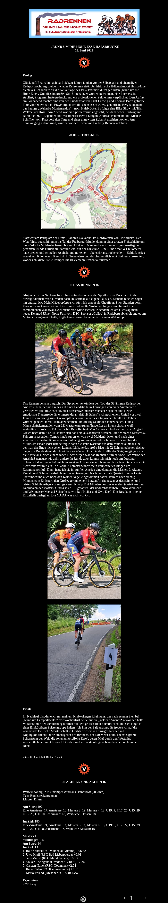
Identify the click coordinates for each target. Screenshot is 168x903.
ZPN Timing (29, 884)
